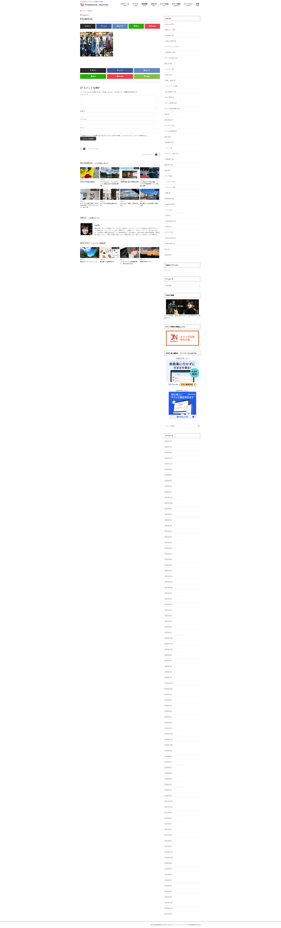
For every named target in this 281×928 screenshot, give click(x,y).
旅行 (167, 137)
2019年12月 (168, 683)
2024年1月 (168, 492)
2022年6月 (168, 548)
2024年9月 (168, 469)
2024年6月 (168, 481)
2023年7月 (168, 520)
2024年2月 (168, 486)
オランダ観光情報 (172, 108)
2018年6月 (168, 767)
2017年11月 (168, 807)
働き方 (168, 63)
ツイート (167, 270)
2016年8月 (168, 863)
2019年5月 (168, 717)
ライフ (168, 176)
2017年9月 (168, 812)
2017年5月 (168, 829)
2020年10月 (168, 649)
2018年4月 (168, 779)
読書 (167, 193)
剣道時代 (169, 35)
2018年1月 (168, 796)
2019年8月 (168, 700)
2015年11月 (168, 908)
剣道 (197, 4)
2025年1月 (168, 458)
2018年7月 (168, 762)
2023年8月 (168, 514)
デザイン (168, 232)
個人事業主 (170, 92)
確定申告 (168, 165)
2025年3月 (168, 452)
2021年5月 (168, 610)
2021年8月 (168, 599)
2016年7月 (168, 869)
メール (83, 119)
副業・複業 (170, 80)
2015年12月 (168, 902)
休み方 (168, 75)
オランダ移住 (176, 4)
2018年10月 (168, 745)
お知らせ (154, 4)
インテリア (170, 182)
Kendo (167, 255)
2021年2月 (168, 627)
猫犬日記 (168, 120)
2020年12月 (168, 638)
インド (168, 148)
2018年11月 (168, 739)
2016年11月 (168, 852)
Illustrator (170, 243)
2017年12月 (168, 801)
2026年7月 (168, 441)
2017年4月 (168, 835)
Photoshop (170, 238)
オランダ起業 (170, 103)
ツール (168, 210)
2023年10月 (168, 503)
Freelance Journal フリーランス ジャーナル (174, 925)
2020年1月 (168, 677)
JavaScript (170, 204)
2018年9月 (168, 751)
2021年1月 (168, 632)
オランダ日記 (164, 4)
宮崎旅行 (169, 159)
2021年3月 (168, 621)
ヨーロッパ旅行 (171, 153)
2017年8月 (168, 818)
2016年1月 (168, 897)
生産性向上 (170, 52)
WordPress (170, 221)
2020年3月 (168, 666)
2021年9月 (168, 593)
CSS (167, 215)
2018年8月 (168, 756)
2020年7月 (168, 661)
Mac (166, 249)
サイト (82, 127)
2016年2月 (168, 891)
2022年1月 (168, 571)
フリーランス (188, 4)
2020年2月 (168, 672)
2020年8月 (168, 655)
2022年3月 (168, 565)
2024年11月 (168, 464)
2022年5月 (168, 554)
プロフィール (125, 4)
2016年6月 (168, 874)
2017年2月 (168, 841)
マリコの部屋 (170, 131)
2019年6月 (168, 711)
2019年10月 (168, 689)
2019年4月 (168, 723)
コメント (84, 94)
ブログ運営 (169, 97)
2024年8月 (168, 475)
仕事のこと (169, 30)
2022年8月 (168, 542)
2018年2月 (168, 790)
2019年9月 (168, 694)
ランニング (170, 187)
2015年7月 (168, 914)
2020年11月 (168, 644)
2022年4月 (168, 559)
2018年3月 (168, 784)
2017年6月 (168, 824)
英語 (167, 114)
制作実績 (144, 4)
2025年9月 (168, 447)
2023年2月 (168, 526)
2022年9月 (168, 537)
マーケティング (171, 47)
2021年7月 (168, 604)
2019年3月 (168, 728)
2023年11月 (168, 497)
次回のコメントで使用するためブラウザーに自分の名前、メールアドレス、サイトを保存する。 (115, 135)
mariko (97, 225)
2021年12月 (168, 576)
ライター (169, 69)
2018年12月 (168, 734)
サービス (135, 4)
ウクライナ (169, 125)
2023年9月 (168, 509)
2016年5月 (168, 880)
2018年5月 (168, 773)
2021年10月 (168, 587)
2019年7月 (168, 706)
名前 (82, 111)
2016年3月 (168, 886)
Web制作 (169, 198)
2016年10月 (168, 857)
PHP (168, 227)
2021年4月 (168, 616)
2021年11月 (168, 582)
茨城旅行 (169, 142)
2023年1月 (168, 531)
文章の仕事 (170, 41)
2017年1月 (168, 846)
